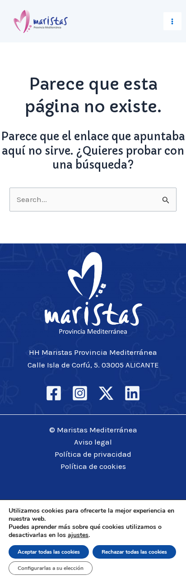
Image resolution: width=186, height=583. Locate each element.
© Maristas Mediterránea (93, 429)
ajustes (78, 535)
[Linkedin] (132, 393)
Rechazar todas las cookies (134, 551)
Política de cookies (93, 466)
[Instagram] (79, 393)
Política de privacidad (93, 454)
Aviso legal (93, 441)
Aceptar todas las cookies (49, 551)
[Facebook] (53, 393)
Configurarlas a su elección (51, 568)
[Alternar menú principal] (172, 21)
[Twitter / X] (106, 393)
